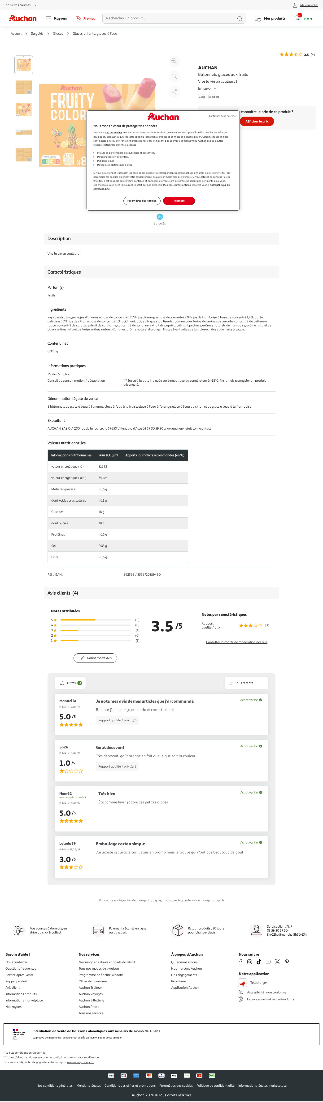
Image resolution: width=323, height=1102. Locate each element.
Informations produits (21, 994)
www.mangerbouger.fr (80, 1062)
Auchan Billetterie (91, 1000)
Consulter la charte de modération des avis (236, 642)
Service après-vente (19, 975)
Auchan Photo (89, 1007)
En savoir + (207, 88)
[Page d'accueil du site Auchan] (24, 18)
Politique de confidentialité (215, 1086)
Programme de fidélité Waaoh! (101, 975)
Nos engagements (184, 975)
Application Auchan (185, 988)
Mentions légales (88, 1086)
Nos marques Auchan (186, 969)
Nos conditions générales (55, 1086)
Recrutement (180, 981)
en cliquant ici (37, 1053)
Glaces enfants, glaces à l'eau (95, 33)
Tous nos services (91, 1013)
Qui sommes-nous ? (185, 962)
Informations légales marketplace (262, 1086)
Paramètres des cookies (142, 200)
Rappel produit (16, 981)
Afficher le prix (257, 121)
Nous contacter (16, 962)
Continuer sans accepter (222, 116)
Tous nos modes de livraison (99, 969)
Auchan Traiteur (90, 988)
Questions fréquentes (20, 969)
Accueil (16, 33)
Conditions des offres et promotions (130, 1086)
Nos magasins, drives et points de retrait (107, 962)
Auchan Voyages (91, 994)
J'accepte (179, 200)
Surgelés (37, 33)
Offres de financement (95, 981)
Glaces (58, 33)
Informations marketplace (24, 1000)
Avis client (12, 988)
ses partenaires (113, 132)
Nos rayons (13, 1007)
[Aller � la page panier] (303, 18)
